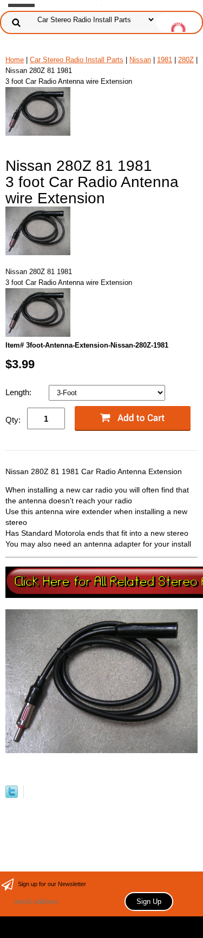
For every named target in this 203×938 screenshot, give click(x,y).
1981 (164, 60)
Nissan (140, 60)
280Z (186, 60)
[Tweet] (11, 795)
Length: (19, 392)
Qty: (13, 419)
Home (14, 60)
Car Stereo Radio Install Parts (76, 60)
